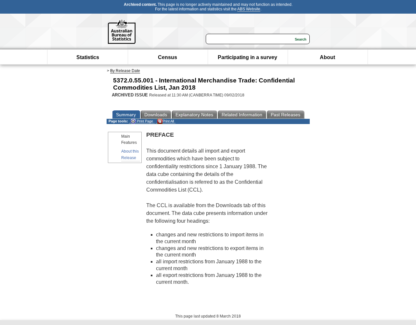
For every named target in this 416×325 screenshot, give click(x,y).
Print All (168, 121)
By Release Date (125, 71)
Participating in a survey (247, 57)
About (327, 57)
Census (167, 57)
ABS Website (248, 9)
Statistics (87, 57)
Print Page (144, 121)
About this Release (130, 154)
